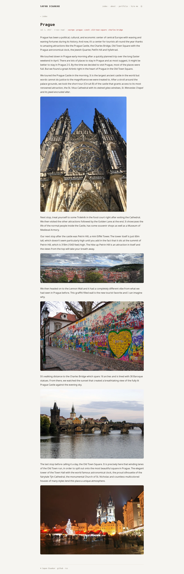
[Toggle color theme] (141, 6)
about (113, 6)
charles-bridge (116, 30)
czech (87, 30)
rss (66, 568)
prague (79, 30)
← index (43, 16)
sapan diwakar (50, 6)
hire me (134, 6)
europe (71, 30)
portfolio (123, 6)
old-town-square (99, 30)
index (104, 6)
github (60, 568)
